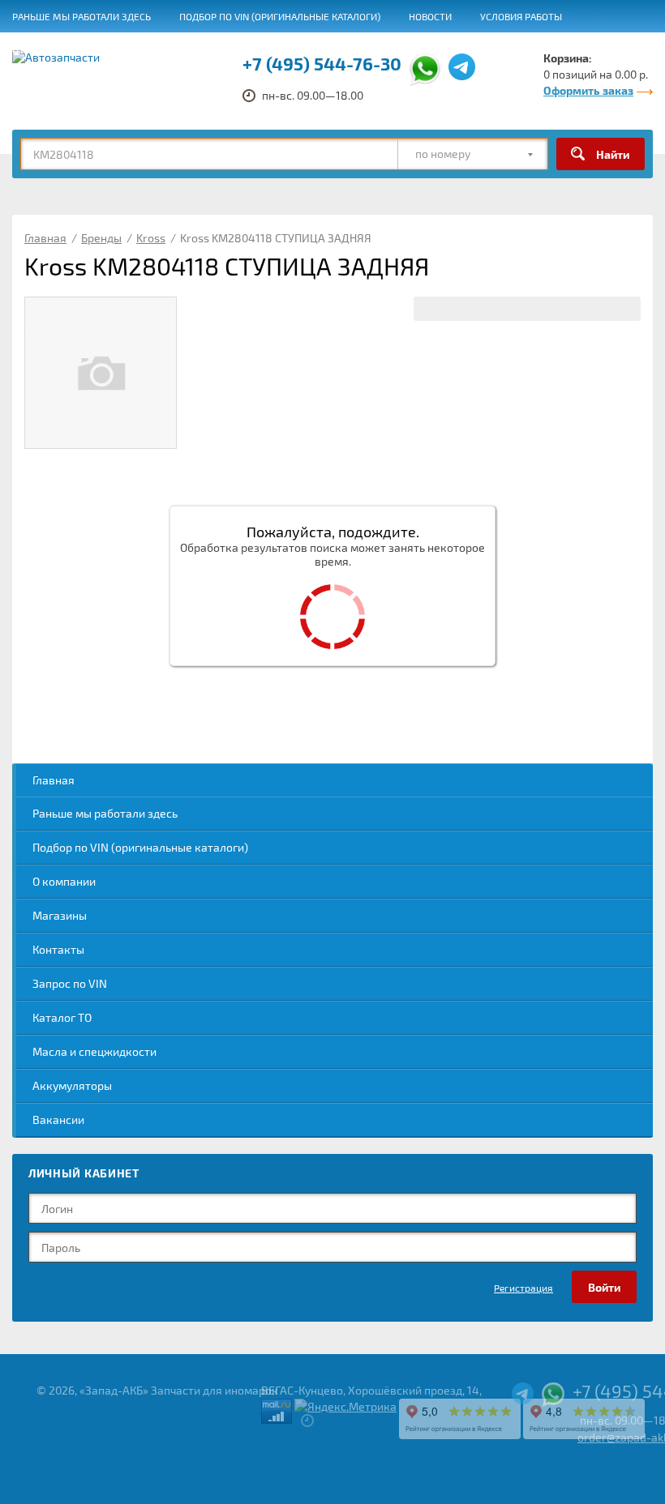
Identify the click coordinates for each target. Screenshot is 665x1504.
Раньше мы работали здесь (81, 16)
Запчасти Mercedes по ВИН (288, 49)
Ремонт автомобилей (135, 49)
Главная (53, 780)
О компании (64, 881)
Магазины (59, 915)
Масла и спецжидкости (94, 1051)
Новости (430, 16)
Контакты (58, 949)
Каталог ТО (62, 1017)
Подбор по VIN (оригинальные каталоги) (279, 16)
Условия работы (521, 16)
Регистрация (523, 1287)
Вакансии (408, 49)
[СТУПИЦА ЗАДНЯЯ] (100, 373)
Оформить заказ (588, 90)
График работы (499, 49)
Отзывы (32, 49)
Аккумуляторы (72, 1085)
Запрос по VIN (69, 983)
